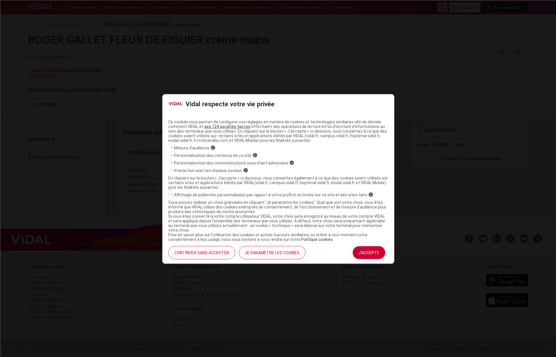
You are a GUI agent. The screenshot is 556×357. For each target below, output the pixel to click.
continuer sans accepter (201, 252)
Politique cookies (317, 239)
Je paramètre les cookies (272, 252)
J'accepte (369, 252)
